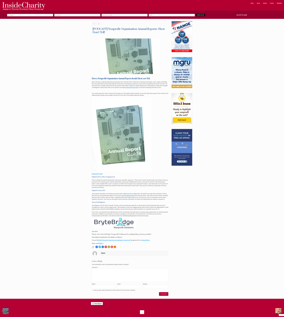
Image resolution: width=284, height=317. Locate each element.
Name (94, 284)
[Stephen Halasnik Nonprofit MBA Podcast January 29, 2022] (279, 311)
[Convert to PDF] (112, 247)
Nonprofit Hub (146, 240)
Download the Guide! (97, 174)
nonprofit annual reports (132, 87)
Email (119, 284)
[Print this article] (109, 247)
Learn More (95, 231)
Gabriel (103, 253)
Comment (95, 267)
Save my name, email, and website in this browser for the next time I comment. (114, 290)
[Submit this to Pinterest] (106, 247)
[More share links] (115, 247)
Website (145, 284)
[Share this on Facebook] (96, 247)
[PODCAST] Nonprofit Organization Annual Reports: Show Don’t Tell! (114, 240)
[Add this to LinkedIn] (103, 247)
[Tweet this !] (100, 247)
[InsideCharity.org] (23, 3)
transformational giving (128, 195)
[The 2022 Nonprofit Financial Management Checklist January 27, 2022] (4, 311)
